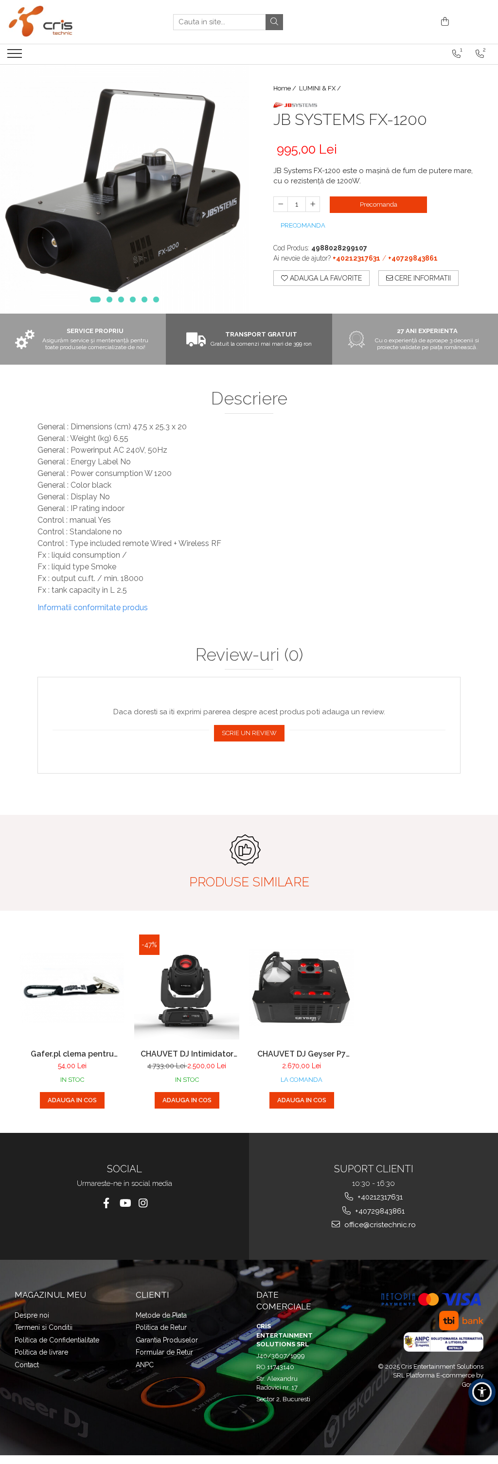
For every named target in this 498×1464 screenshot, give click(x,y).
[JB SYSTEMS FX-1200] (124, 189)
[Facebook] (106, 1203)
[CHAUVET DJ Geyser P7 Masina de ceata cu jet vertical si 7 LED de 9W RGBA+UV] (301, 987)
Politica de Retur (161, 1327)
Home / (285, 88)
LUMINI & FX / (320, 88)
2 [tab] (109, 299)
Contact (27, 1365)
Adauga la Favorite (325, 278)
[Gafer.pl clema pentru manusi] (71, 987)
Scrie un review (249, 733)
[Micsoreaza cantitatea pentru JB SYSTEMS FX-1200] (280, 204)
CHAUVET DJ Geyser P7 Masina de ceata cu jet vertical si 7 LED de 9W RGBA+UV (301, 1053)
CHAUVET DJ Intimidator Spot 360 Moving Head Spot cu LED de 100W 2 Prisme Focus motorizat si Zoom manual (187, 1053)
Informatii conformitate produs (92, 607)
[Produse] (15, 56)
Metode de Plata (161, 1315)
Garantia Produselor (167, 1340)
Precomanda (378, 204)
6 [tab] (156, 299)
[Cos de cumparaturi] (443, 22)
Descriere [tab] (249, 398)
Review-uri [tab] (249, 655)
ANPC (145, 1365)
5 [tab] (144, 299)
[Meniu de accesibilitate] (482, 1392)
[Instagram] (143, 1203)
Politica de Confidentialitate (57, 1340)
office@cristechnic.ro (379, 1224)
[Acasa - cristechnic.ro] (56, 22)
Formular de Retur (164, 1352)
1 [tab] (95, 299)
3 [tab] (121, 299)
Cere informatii (422, 278)
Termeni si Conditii (43, 1327)
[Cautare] (274, 22)
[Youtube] (124, 1203)
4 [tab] (132, 299)
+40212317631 (379, 1197)
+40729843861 (379, 1211)
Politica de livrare (41, 1352)
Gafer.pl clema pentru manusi (72, 1053)
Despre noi (32, 1315)
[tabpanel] (124, 189)
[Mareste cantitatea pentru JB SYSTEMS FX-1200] (312, 204)
